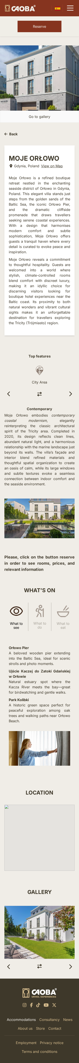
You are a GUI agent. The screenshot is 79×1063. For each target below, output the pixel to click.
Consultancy (49, 1019)
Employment (26, 1043)
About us (25, 1028)
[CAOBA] (20, 8)
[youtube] (46, 1005)
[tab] (16, 617)
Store (40, 1028)
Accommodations (21, 1019)
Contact (54, 1028)
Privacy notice (51, 1043)
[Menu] (70, 8)
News (67, 1019)
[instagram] (24, 1005)
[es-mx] (57, 8)
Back (13, 134)
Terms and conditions (39, 1051)
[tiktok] (38, 1005)
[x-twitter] (54, 1005)
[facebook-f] (31, 1005)
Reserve (39, 26)
